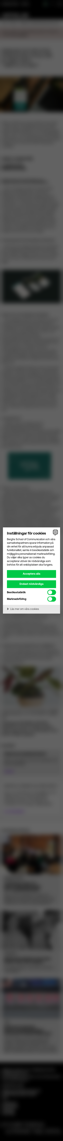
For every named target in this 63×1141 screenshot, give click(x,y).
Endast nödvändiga (31, 583)
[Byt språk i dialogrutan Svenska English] (55, 532)
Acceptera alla (31, 573)
